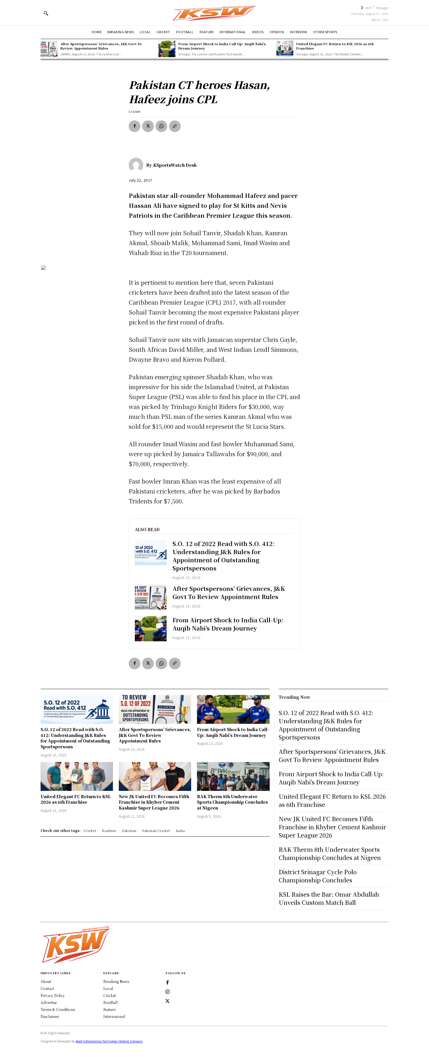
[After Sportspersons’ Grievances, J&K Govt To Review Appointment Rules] (49, 49)
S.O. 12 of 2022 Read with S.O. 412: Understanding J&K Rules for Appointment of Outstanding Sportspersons (223, 555)
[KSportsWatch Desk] (137, 165)
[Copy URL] (175, 126)
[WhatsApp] (161, 126)
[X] (148, 126)
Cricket (135, 111)
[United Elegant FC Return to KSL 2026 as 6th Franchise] (284, 49)
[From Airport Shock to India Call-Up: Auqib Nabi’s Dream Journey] (166, 49)
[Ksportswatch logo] (214, 12)
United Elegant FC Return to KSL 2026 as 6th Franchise (335, 45)
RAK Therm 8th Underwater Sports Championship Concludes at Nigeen (232, 802)
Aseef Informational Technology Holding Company (109, 1041)
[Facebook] (134, 126)
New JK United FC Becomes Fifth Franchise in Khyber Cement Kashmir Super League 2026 (154, 802)
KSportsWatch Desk (175, 165)
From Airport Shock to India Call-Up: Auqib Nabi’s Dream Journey (222, 45)
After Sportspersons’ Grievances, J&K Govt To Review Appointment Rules (101, 45)
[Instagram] (167, 992)
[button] (46, 13)
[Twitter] (167, 1001)
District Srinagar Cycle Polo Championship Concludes (318, 876)
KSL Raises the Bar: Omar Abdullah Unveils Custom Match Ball (329, 898)
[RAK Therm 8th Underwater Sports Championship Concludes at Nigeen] (233, 776)
